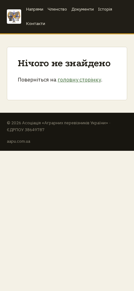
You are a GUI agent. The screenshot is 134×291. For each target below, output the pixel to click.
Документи (82, 9)
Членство (57, 9)
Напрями (34, 9)
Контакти (35, 23)
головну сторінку (79, 79)
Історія (105, 9)
